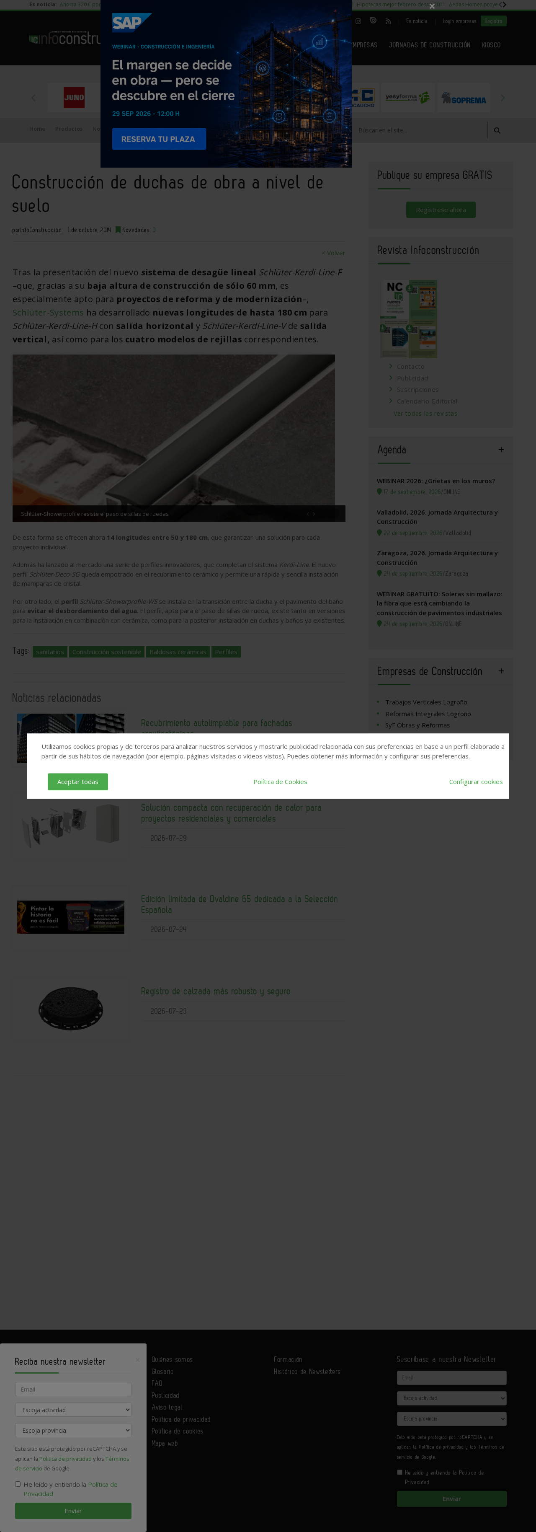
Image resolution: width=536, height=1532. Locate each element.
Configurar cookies (476, 781)
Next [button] (502, 97)
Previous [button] (33, 97)
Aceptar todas (77, 781)
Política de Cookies (280, 781)
